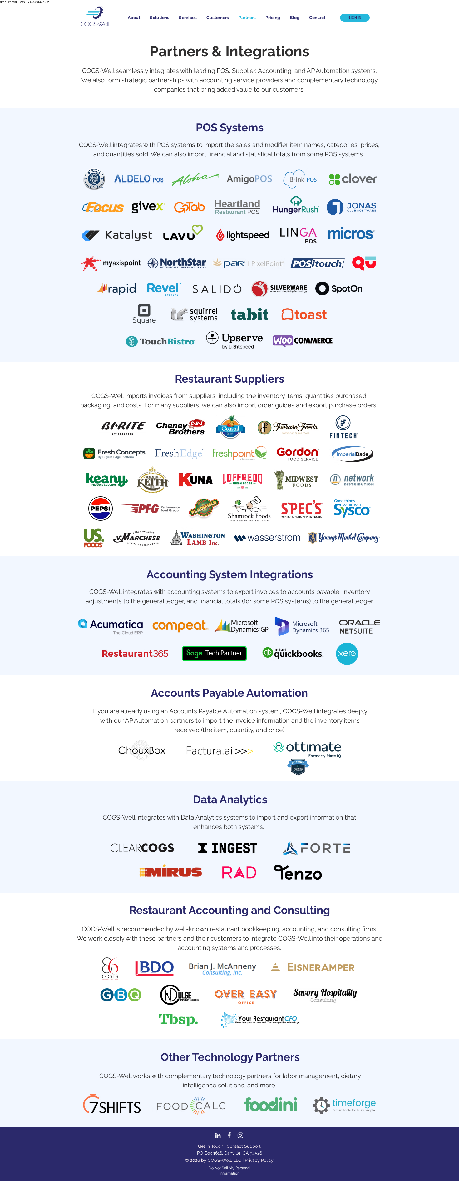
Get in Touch (210, 1146)
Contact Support (244, 1146)
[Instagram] (240, 1135)
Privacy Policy (259, 1160)
